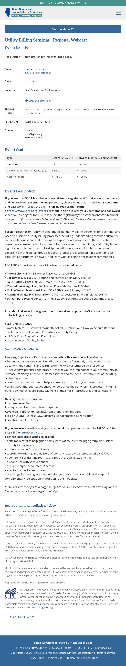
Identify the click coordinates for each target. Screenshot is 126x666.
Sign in (44, 2)
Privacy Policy (36, 657)
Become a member (65, 2)
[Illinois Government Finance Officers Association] (23, 12)
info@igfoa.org (32, 432)
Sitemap (70, 657)
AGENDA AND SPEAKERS (21, 349)
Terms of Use (54, 657)
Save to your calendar (38, 72)
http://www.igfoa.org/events (28, 211)
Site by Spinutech (87, 657)
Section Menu (61, 29)
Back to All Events (22, 617)
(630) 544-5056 (83, 647)
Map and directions (40, 100)
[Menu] (118, 13)
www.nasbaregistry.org (40, 607)
